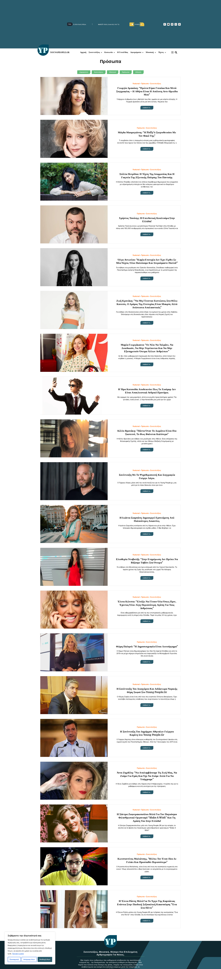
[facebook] (164, 24)
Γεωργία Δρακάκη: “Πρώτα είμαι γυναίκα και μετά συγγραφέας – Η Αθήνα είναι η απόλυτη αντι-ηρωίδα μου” (147, 91)
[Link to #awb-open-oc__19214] (172, 52)
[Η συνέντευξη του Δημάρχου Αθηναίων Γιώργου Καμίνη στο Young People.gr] (74, 720)
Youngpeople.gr (60, 52)
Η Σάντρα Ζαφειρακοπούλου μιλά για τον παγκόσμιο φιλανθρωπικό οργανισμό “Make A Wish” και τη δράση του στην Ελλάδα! (147, 817)
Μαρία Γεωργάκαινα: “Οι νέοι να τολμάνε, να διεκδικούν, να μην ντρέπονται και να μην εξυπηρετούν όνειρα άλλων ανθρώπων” (147, 348)
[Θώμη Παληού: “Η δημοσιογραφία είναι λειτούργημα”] (74, 635)
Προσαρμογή (14, 959)
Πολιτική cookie (18, 954)
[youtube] (168, 24)
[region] (30, 948)
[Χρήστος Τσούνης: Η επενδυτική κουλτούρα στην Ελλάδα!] (74, 207)
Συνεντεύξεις (155, 83)
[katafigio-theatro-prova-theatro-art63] (110, 936)
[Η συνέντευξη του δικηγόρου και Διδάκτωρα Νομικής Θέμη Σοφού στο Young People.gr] (74, 678)
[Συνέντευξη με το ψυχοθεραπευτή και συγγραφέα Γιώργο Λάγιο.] (74, 464)
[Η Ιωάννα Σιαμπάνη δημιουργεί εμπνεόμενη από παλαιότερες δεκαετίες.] (74, 506)
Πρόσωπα (145, 83)
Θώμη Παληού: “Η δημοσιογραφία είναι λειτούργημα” (147, 646)
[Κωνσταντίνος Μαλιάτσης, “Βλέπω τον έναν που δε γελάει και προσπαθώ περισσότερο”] (74, 849)
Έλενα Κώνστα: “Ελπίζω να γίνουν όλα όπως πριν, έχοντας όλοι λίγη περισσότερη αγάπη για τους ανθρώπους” (147, 605)
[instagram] (172, 24)
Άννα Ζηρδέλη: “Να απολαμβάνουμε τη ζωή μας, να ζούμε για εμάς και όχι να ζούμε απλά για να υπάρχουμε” (147, 776)
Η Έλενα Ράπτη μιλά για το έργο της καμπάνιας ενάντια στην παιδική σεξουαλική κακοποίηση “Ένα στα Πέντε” (147, 904)
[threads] (179, 24)
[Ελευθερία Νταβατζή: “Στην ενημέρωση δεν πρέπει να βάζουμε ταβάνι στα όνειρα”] (74, 549)
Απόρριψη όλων (29, 959)
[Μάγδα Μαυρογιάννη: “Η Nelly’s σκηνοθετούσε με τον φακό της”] (74, 121)
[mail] (175, 24)
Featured (136, 83)
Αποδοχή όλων (44, 959)
